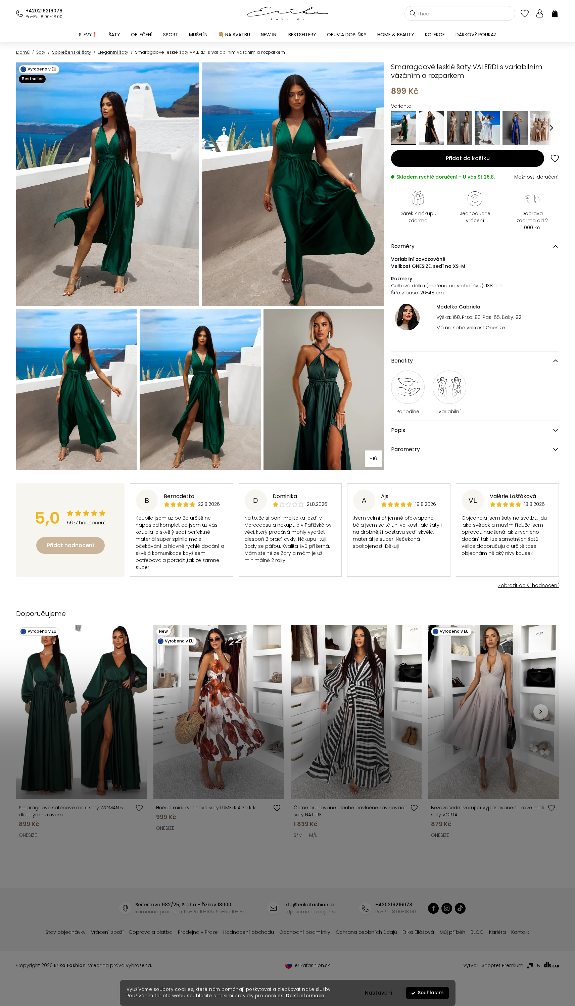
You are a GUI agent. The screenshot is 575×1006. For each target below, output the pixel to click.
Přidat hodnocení (70, 545)
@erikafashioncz (460, 908)
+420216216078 (44, 10)
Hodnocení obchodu (248, 932)
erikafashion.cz (433, 908)
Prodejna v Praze (198, 932)
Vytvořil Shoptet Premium (493, 965)
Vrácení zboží (107, 932)
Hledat (413, 13)
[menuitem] (88, 34)
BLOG (477, 932)
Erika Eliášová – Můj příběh (433, 932)
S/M (298, 835)
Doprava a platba (151, 932)
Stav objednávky (66, 932)
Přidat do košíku (468, 158)
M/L (313, 835)
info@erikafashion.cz (309, 904)
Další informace (305, 996)
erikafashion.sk (312, 965)
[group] (431, 128)
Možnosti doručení (536, 177)
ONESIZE (28, 835)
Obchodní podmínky (304, 932)
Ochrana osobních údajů (366, 932)
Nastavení (378, 992)
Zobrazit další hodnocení (528, 585)
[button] (551, 128)
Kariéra (497, 932)
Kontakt (520, 932)
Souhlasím (430, 993)
